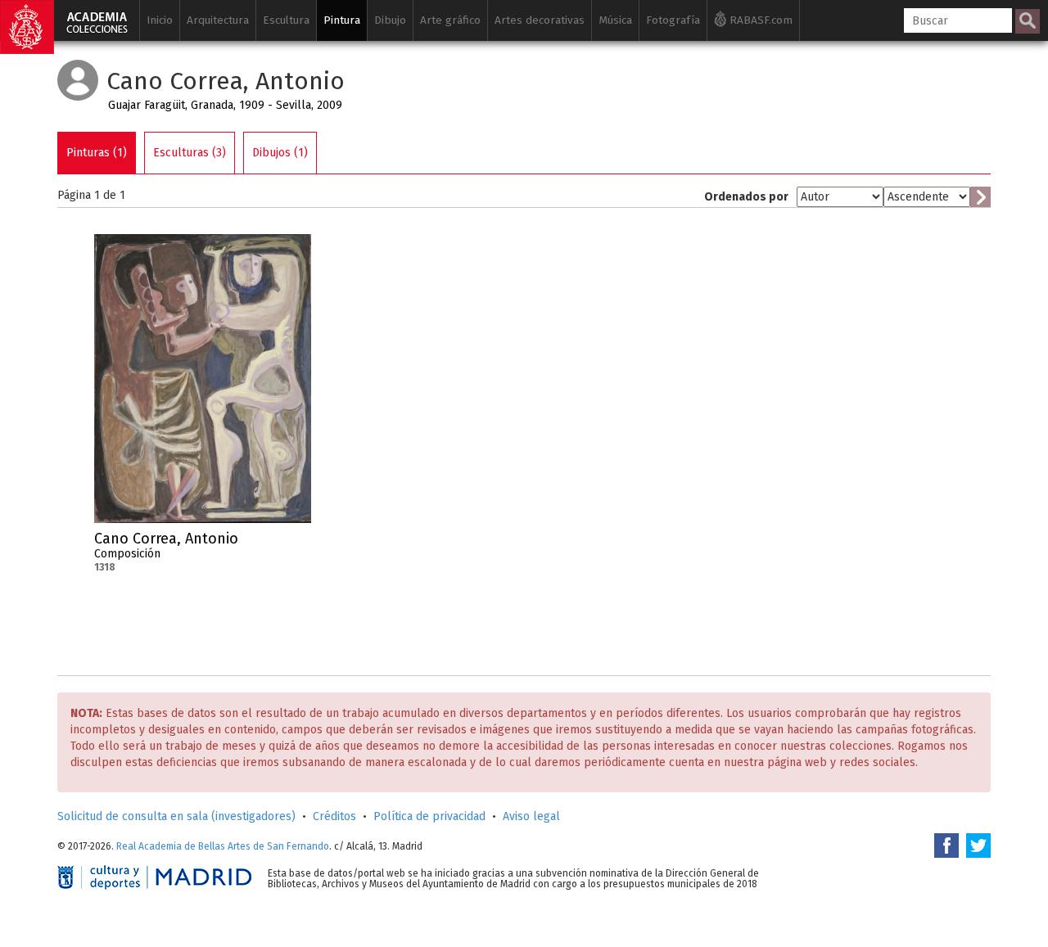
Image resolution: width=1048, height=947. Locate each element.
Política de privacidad (429, 816)
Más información (299, 543)
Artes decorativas (540, 20)
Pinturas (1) (96, 153)
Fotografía (673, 20)
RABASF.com (759, 20)
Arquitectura (218, 20)
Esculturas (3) (189, 153)
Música (615, 20)
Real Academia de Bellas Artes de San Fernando (222, 846)
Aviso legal (531, 816)
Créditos (334, 816)
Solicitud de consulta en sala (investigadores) (176, 816)
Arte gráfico (450, 20)
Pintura (341, 20)
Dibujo (390, 20)
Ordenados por (746, 197)
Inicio (160, 20)
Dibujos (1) (280, 153)
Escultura (286, 20)
